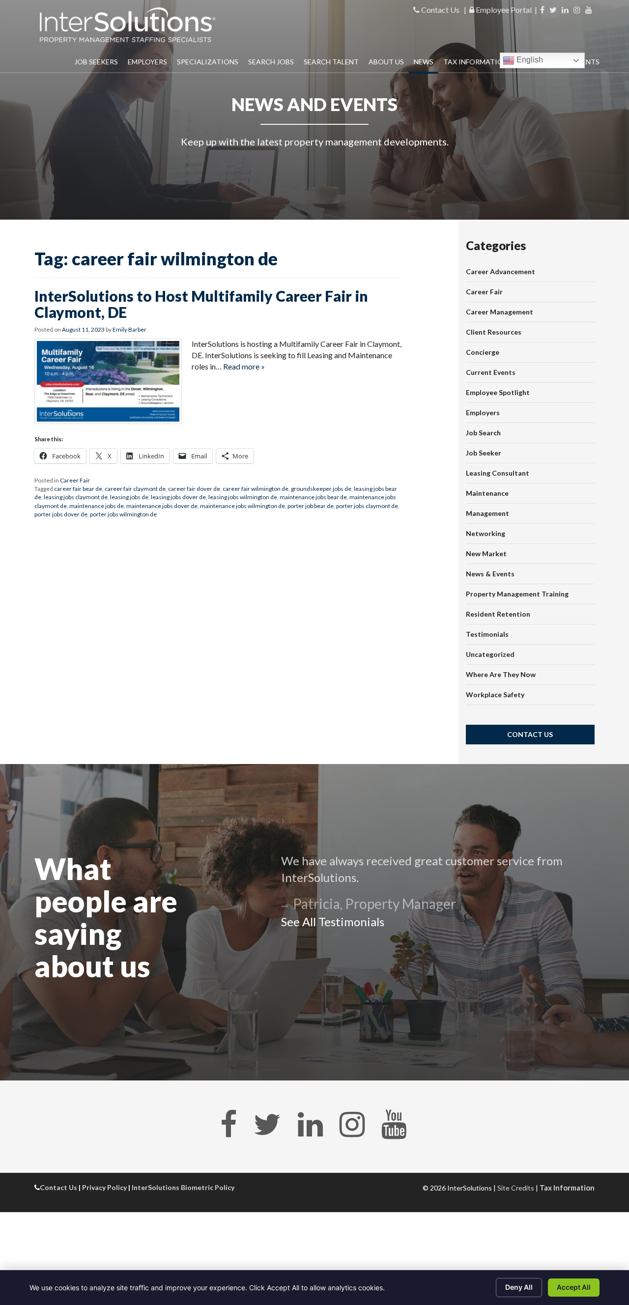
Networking (485, 533)
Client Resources (493, 332)
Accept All (574, 1287)
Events (586, 61)
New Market (486, 553)
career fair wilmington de (255, 488)
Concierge (482, 352)
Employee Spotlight (498, 392)
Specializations (207, 61)
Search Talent (331, 61)
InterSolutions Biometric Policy (183, 1187)
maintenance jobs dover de (162, 506)
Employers (147, 61)
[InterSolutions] (127, 25)
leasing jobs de (129, 497)
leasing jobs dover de (178, 497)
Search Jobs (271, 61)
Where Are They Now (501, 674)
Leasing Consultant (497, 473)
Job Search (483, 432)
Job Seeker (483, 453)
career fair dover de (194, 488)
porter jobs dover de (60, 514)
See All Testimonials (332, 921)
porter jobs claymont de (367, 506)
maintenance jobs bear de (313, 497)
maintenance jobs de (96, 506)
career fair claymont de (135, 488)
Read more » (244, 366)
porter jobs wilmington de (123, 514)
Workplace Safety (495, 694)
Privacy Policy (104, 1187)
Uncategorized (490, 654)
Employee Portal (503, 9)
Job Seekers (96, 61)
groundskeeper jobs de (321, 488)
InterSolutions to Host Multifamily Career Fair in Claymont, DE (201, 304)
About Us (386, 61)
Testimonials (487, 634)
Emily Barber (129, 329)
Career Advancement (500, 271)
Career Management (499, 312)
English (529, 60)
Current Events (490, 372)
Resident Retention (498, 614)
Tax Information (475, 61)
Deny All (519, 1287)
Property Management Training (517, 594)
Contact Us (439, 9)
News (423, 61)
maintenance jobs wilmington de (242, 506)
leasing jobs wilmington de (242, 497)
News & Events (490, 573)
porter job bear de (310, 506)
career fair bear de (78, 488)
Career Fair (75, 480)
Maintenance (487, 493)
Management (487, 513)
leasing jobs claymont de (76, 497)
